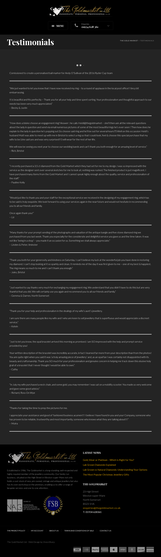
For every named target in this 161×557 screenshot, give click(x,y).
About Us (53, 530)
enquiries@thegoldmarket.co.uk (101, 507)
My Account (37, 530)
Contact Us (105, 530)
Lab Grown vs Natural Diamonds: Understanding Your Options (115, 469)
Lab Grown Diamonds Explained (99, 464)
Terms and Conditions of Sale (79, 530)
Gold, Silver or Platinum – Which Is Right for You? (108, 460)
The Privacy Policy (16, 530)
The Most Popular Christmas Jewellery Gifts (106, 474)
